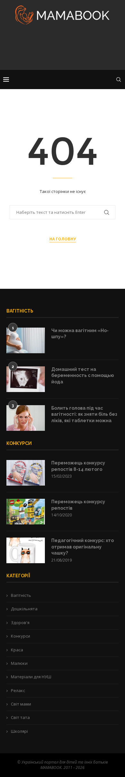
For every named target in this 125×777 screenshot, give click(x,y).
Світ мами (21, 704)
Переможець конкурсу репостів (78, 505)
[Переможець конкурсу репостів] (25, 511)
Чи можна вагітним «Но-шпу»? (80, 333)
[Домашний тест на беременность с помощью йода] (25, 379)
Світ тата (20, 717)
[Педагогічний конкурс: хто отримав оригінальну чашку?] (25, 550)
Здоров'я (20, 622)
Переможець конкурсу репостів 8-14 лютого (78, 466)
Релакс (18, 690)
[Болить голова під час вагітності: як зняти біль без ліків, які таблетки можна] (25, 418)
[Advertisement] (62, 49)
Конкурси (20, 636)
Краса (17, 650)
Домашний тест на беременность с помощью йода (82, 375)
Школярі (19, 731)
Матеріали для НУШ (31, 677)
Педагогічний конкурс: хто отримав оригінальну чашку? (82, 547)
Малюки (19, 663)
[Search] (118, 79)
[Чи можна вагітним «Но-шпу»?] (25, 340)
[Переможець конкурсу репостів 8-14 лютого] (25, 473)
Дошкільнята (24, 609)
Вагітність (21, 595)
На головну (62, 239)
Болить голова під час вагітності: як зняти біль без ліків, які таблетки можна (84, 414)
